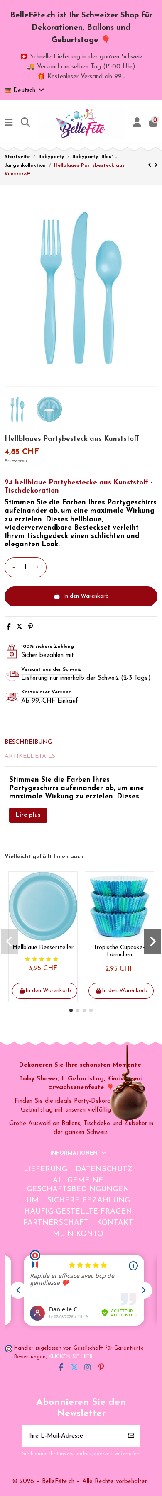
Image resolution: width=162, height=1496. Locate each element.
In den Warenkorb (86, 596)
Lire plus (28, 815)
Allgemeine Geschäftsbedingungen (78, 1185)
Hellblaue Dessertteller (43, 947)
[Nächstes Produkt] (155, 166)
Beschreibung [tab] (28, 742)
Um (32, 1200)
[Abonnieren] (131, 1436)
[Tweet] (19, 627)
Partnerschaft (55, 1223)
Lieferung (45, 1169)
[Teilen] (8, 627)
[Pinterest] (30, 627)
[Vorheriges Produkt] (151, 166)
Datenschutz (104, 1169)
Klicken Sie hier (71, 1357)
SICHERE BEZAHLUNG (88, 1200)
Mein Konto (78, 1234)
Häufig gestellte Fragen (78, 1212)
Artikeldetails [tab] (30, 756)
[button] (71, 1010)
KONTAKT (115, 1223)
